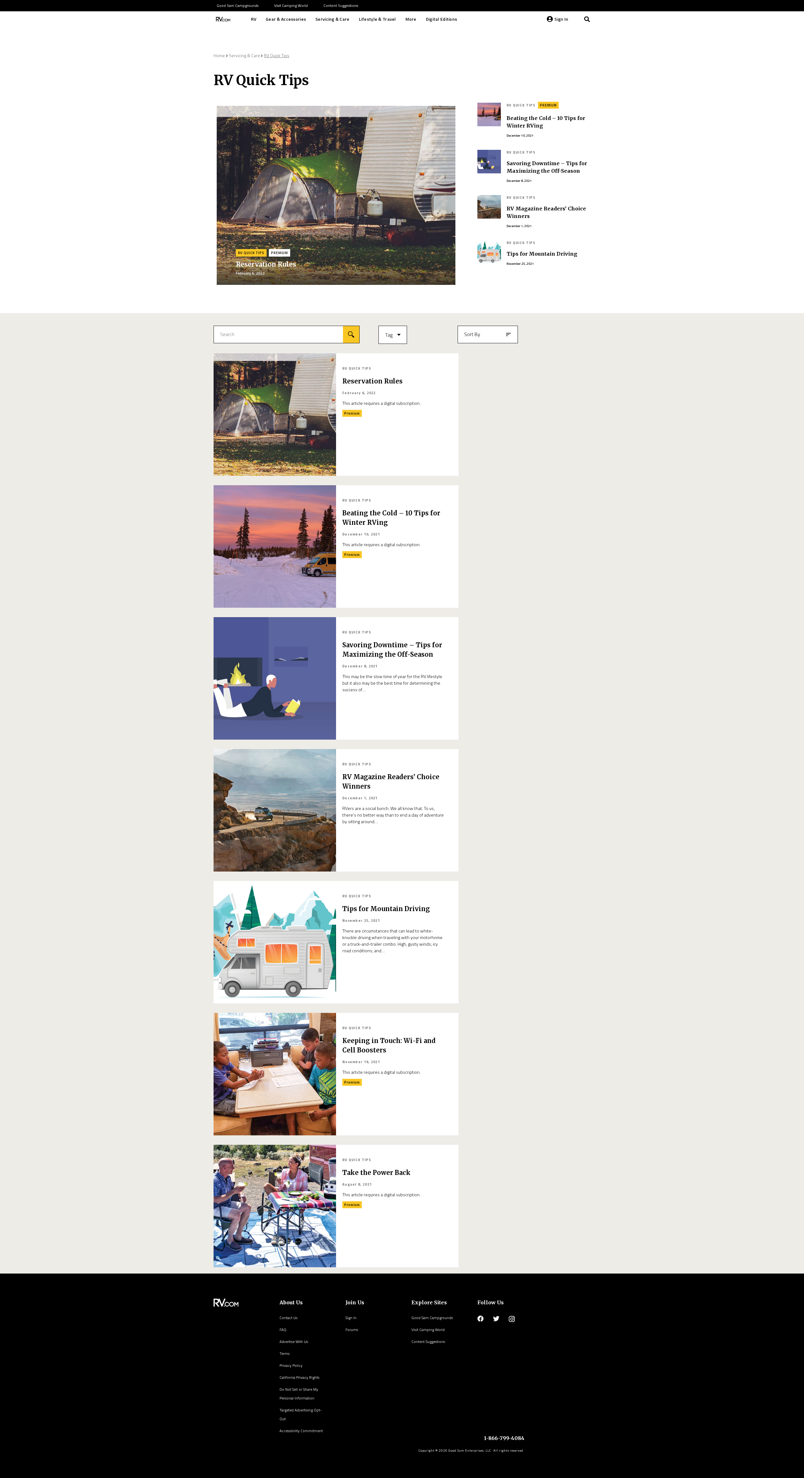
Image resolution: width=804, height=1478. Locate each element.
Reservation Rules (266, 264)
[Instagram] (512, 1319)
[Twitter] (496, 1319)
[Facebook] (480, 1319)
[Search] (587, 19)
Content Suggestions (428, 1342)
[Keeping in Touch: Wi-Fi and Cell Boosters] (275, 1074)
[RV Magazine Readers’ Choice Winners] (275, 810)
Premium (279, 252)
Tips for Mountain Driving (542, 254)
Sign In (350, 1318)
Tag (389, 335)
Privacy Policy (291, 1365)
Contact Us (288, 1318)
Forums (351, 1330)
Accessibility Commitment (301, 1431)
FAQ (283, 1330)
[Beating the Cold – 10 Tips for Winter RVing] (275, 546)
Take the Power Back (376, 1172)
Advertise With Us (294, 1342)
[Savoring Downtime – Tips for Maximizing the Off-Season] (275, 678)
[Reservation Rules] (275, 414)
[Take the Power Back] (275, 1206)
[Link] (222, 19)
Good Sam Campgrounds (432, 1318)
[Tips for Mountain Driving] (275, 942)
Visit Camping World (428, 1330)
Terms (285, 1353)
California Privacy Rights (299, 1377)
